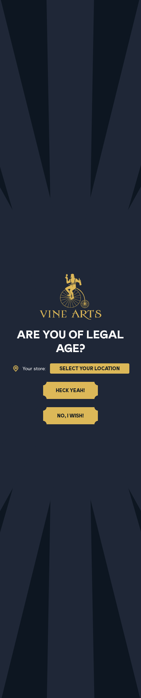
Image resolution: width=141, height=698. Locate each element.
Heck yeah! (70, 390)
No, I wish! (70, 415)
